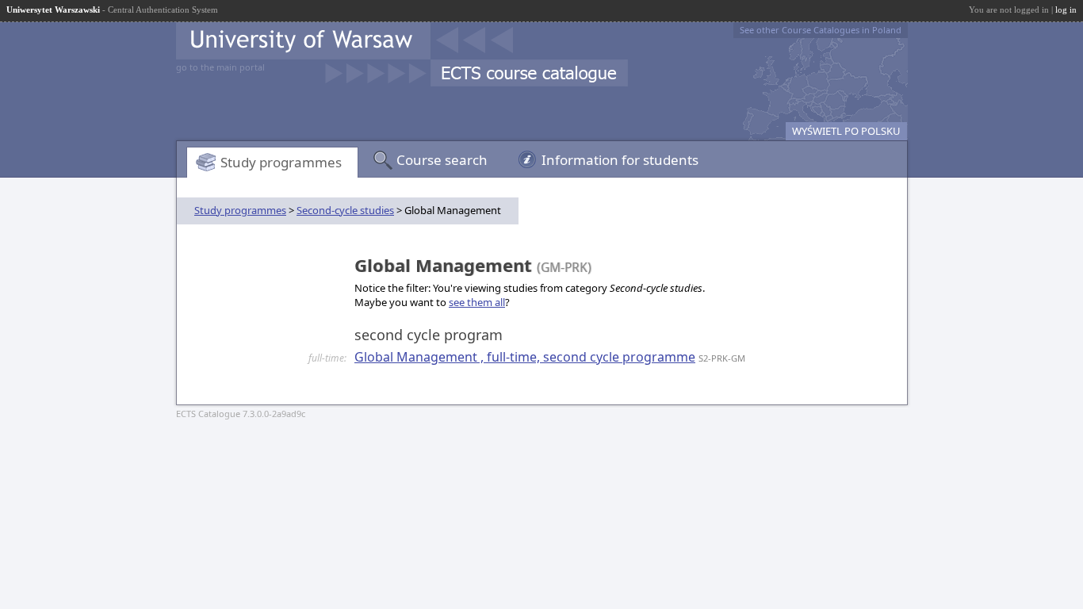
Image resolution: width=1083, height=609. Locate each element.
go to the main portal (220, 67)
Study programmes (281, 162)
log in (1066, 9)
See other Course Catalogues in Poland (820, 30)
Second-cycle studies (345, 210)
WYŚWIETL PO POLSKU (846, 131)
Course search (442, 160)
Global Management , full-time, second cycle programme (524, 357)
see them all (477, 302)
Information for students (620, 160)
